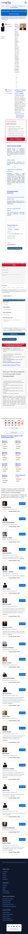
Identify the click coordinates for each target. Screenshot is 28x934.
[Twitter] (11, 926)
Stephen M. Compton (8, 768)
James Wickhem (7, 693)
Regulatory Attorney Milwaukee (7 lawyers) (11, 365)
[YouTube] (19, 926)
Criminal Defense (6, 892)
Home (3, 6)
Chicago (4, 873)
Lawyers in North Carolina (8, 919)
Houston (4, 875)
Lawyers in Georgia (7, 918)
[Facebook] (9, 926)
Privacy (11, 862)
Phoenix (4, 877)
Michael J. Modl (6, 663)
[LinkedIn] (17, 926)
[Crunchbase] (14, 926)
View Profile (22, 503)
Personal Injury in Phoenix (8, 904)
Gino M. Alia (5, 790)
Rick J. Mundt (6, 589)
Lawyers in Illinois (6, 912)
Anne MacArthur (7, 553)
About (4, 862)
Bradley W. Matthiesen (8, 828)
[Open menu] (25, 2)
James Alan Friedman (8, 678)
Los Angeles (5, 871)
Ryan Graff (5, 809)
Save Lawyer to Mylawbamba (14, 248)
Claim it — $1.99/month (15, 139)
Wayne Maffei (6, 716)
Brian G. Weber (6, 843)
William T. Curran (7, 627)
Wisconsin (8, 6)
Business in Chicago (7, 900)
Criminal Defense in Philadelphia (9, 906)
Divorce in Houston (6, 902)
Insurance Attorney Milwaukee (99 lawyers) (12, 362)
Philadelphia (5, 879)
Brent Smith (5, 753)
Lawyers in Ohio (6, 916)
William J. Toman (7, 537)
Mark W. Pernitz (6, 604)
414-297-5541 (11, 244)
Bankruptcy (5, 885)
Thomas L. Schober (7, 571)
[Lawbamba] (6, 2)
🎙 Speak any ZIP (14, 432)
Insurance (14, 6)
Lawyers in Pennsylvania (8, 914)
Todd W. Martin (6, 507)
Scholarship (7, 862)
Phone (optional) (7, 312)
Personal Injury (6, 890)
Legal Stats (16, 862)
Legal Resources (21, 862)
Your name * (6, 301)
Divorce (4, 888)
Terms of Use (19, 289)
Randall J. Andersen (8, 647)
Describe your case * (8, 317)
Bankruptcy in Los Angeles (8, 898)
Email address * (7, 307)
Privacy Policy (5, 329)
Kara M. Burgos (6, 732)
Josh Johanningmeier (8, 522)
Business (4, 887)
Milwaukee (21, 6)
